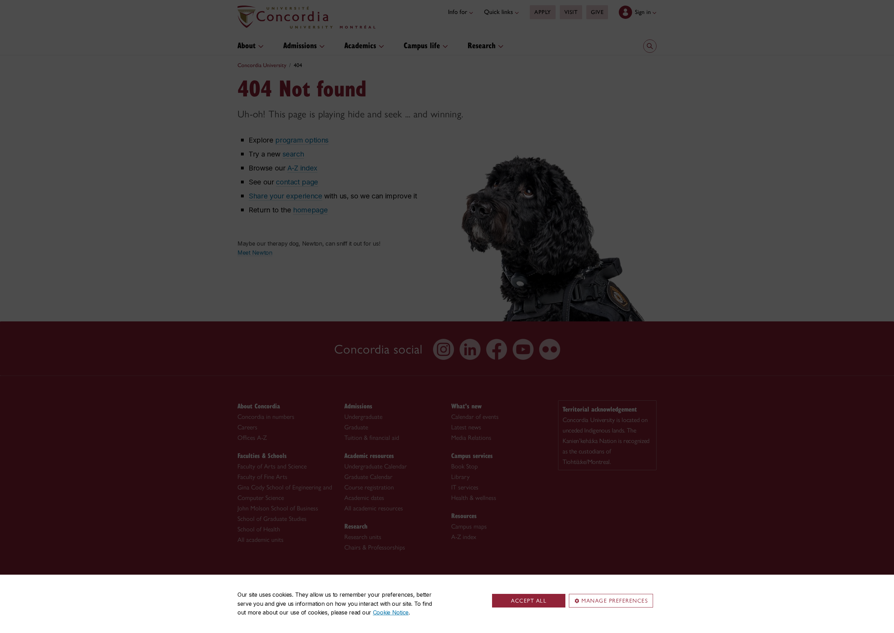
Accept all (529, 600)
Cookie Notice (391, 612)
